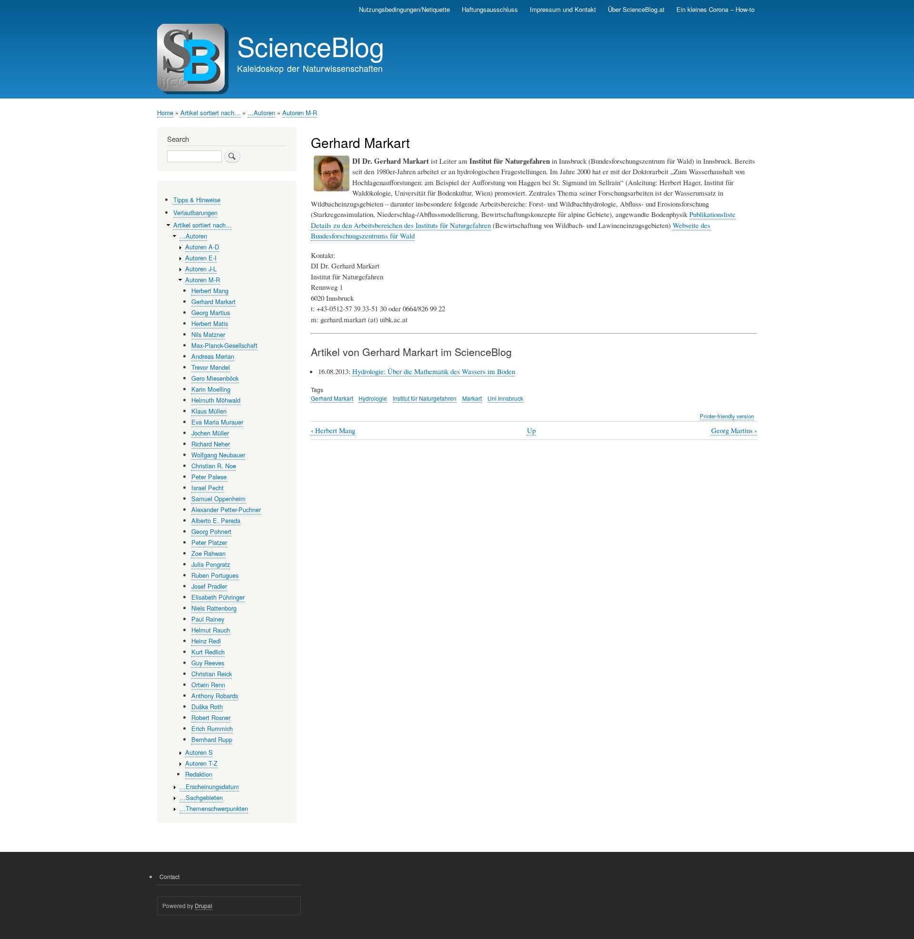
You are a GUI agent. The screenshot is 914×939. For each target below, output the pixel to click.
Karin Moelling (210, 389)
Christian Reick (211, 673)
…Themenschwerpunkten (213, 808)
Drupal (203, 905)
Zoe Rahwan (208, 553)
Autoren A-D (202, 246)
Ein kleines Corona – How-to (715, 9)
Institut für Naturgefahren (425, 398)
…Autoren (261, 112)
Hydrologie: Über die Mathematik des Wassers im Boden (433, 371)
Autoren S (199, 752)
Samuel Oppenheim (218, 498)
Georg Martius (734, 430)
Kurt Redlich (208, 651)
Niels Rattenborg (214, 608)
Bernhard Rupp (211, 739)
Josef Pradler (209, 586)
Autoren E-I (201, 257)
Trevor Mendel (210, 367)
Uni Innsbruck (505, 398)
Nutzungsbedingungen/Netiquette (404, 9)
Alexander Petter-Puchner (226, 509)
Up (531, 430)
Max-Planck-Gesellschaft (224, 345)
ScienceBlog (310, 46)
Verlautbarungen (195, 212)
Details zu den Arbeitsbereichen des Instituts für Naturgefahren (401, 225)
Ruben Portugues (214, 575)
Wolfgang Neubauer (218, 454)
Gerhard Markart (332, 398)
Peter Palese (209, 476)
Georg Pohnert (211, 531)
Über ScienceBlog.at (636, 9)
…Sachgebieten (201, 797)
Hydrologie (372, 398)
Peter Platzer (209, 542)
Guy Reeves (207, 662)
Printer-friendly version (727, 416)
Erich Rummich (212, 728)
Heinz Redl (206, 640)
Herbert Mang (333, 430)
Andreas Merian (212, 356)
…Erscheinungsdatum (209, 786)
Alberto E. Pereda (215, 520)
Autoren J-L (201, 268)
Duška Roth (207, 706)
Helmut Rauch (210, 629)
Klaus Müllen (209, 410)
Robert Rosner (210, 717)
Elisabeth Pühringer (218, 597)
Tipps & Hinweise (196, 199)
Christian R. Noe (213, 465)
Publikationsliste (712, 214)
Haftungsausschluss (490, 9)
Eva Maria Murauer (217, 421)
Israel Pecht (207, 487)
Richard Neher (210, 443)
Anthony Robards (214, 695)
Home (165, 112)
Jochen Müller (210, 432)
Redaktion (198, 774)
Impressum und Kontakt (563, 9)
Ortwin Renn (208, 684)
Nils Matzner (208, 334)
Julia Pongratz (210, 564)
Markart (472, 398)
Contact (169, 876)
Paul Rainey (207, 618)
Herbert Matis (209, 323)
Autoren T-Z (201, 763)
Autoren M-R (299, 112)
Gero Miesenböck (214, 378)
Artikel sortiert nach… (210, 112)
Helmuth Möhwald (215, 400)
